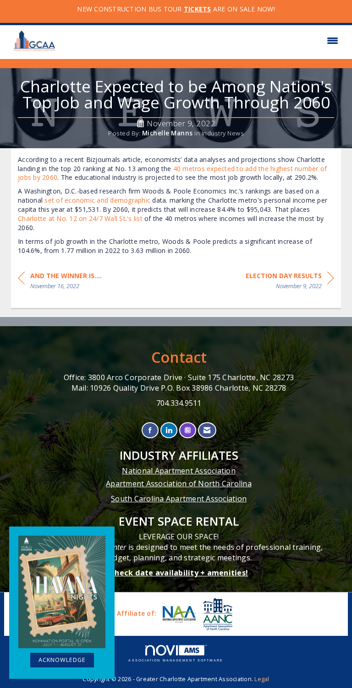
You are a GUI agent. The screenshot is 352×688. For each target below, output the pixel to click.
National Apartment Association (179, 471)
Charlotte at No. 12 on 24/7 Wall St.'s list (80, 218)
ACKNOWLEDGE (62, 660)
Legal (261, 679)
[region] (290, 282)
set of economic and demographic (97, 200)
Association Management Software (175, 660)
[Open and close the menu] (202, 41)
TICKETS (197, 9)
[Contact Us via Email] (207, 430)
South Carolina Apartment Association (179, 499)
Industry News (223, 133)
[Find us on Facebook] (150, 430)
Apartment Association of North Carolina (179, 483)
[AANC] (216, 614)
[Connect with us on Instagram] (187, 430)
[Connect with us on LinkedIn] (168, 430)
